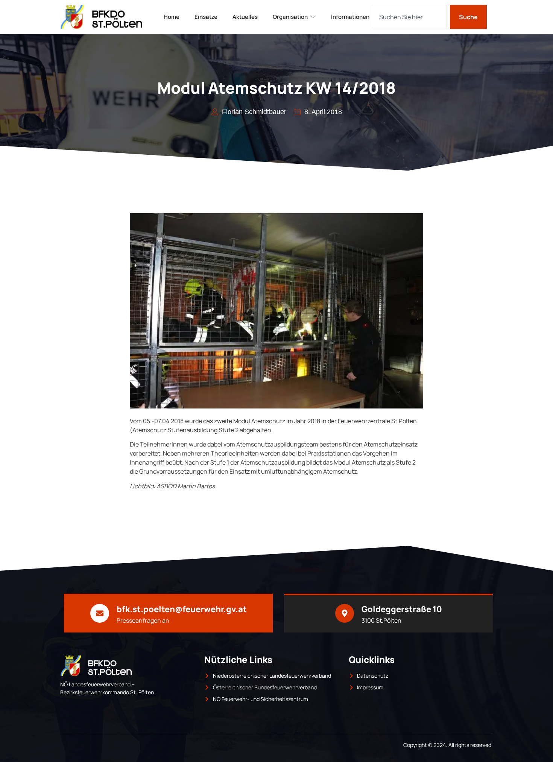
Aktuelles (245, 17)
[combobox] (410, 17)
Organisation (290, 17)
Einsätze (205, 17)
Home (171, 17)
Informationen (350, 17)
